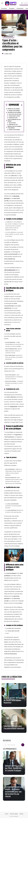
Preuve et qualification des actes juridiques (14, 120)
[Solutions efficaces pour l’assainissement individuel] (14, 721)
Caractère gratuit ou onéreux (14, 116)
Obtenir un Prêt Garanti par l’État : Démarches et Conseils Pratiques (14, 768)
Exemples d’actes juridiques (14, 110)
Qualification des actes (13, 124)
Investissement (8, 37)
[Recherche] (22, 3)
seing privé (13, 406)
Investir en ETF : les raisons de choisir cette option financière (14, 700)
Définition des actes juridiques (14, 109)
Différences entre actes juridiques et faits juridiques (14, 127)
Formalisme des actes (13, 118)
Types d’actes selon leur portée (15, 114)
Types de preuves (12, 123)
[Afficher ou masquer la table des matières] (20, 105)
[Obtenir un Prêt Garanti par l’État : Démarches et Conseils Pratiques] (14, 763)
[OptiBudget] (10, 3)
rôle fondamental (9, 270)
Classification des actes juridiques (14, 112)
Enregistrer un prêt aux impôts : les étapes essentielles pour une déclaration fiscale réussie (14, 791)
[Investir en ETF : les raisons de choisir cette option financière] (14, 695)
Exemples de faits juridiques (14, 130)
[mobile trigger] (2, 3)
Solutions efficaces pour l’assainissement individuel (14, 727)
